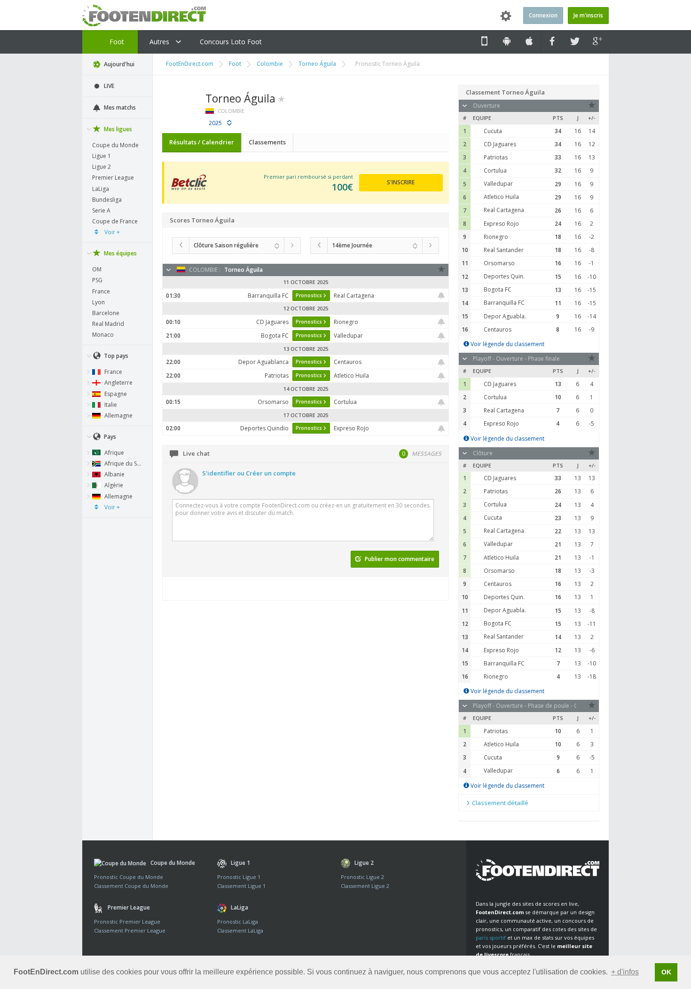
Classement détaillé (499, 803)
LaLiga (100, 189)
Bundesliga (107, 200)
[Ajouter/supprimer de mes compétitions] (281, 98)
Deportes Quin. (504, 276)
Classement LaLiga (240, 930)
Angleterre (118, 383)
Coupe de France (115, 221)
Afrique (113, 453)
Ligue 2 (101, 167)
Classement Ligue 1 (241, 885)
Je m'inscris (588, 15)
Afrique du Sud (123, 463)
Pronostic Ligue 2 (362, 876)
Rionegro (496, 237)
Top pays (115, 356)
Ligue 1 (101, 156)
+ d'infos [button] (625, 972)
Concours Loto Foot (231, 41)
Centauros (497, 329)
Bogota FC (497, 289)
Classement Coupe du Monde (131, 885)
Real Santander (504, 250)
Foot (116, 41)
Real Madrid (108, 324)
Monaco (103, 335)
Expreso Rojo (501, 224)
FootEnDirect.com (189, 64)
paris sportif (491, 937)
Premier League (113, 178)
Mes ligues (117, 129)
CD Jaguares (500, 144)
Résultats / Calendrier (201, 142)
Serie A (101, 210)
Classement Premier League (129, 930)
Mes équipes (119, 253)
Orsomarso (499, 263)
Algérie (113, 485)
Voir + (111, 232)
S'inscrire (401, 182)
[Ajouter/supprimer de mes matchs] (441, 296)
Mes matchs (119, 107)
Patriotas (496, 157)
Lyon (98, 302)
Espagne (115, 394)
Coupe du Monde (115, 145)
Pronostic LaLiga (237, 921)
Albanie (114, 474)
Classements (267, 142)
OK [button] (666, 972)
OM (97, 269)
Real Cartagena (504, 210)
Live (108, 86)
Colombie (270, 64)
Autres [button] (160, 41)
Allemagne (118, 415)
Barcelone (105, 313)
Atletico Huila (501, 197)
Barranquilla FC (504, 303)
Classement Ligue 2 (365, 885)
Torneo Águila (317, 64)
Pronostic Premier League (127, 921)
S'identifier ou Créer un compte (249, 473)
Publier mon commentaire (398, 559)
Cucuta (493, 131)
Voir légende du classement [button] (506, 344)
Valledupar (498, 184)
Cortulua (495, 170)
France (101, 291)
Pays (109, 437)
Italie (110, 405)
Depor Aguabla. (505, 316)
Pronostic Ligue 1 (238, 876)
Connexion (543, 15)
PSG (97, 280)
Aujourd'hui (118, 64)
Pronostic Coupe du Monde (128, 876)
